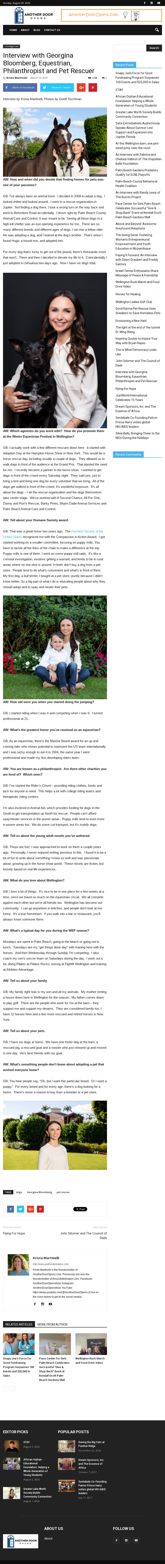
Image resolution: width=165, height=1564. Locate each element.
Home (13, 30)
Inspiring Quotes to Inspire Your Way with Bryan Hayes (137, 341)
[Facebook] (144, 3)
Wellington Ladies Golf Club (134, 302)
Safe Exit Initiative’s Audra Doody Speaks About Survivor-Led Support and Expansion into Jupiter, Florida (138, 130)
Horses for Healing (128, 294)
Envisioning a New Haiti (131, 320)
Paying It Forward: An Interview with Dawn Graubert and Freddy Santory (137, 259)
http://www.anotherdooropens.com (51, 1264)
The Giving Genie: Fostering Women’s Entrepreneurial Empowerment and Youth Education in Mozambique (134, 241)
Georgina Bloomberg (39, 1192)
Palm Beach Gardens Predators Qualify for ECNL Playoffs (137, 172)
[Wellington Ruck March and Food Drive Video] (91, 1344)
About (25, 30)
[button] (157, 30)
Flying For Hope (14, 1233)
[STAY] (11, 1446)
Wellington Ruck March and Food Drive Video (137, 284)
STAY (119, 90)
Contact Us (52, 30)
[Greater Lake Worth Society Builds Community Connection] (11, 1493)
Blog (37, 30)
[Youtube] (159, 3)
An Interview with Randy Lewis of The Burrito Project (138, 195)
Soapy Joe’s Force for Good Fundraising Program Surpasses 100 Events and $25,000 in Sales (18, 1367)
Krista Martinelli (17, 77)
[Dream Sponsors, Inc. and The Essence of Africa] (66, 1464)
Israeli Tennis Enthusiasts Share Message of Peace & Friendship (137, 273)
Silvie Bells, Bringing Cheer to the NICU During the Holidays (138, 436)
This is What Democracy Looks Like (136, 352)
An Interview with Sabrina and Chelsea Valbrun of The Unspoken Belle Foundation (139, 159)
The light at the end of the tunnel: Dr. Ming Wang (138, 330)
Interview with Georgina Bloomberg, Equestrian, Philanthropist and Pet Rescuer (136, 376)
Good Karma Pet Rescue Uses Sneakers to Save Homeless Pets (138, 311)
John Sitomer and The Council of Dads (83, 1235)
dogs (19, 1192)
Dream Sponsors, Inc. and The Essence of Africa (136, 409)
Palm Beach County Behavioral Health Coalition (136, 184)
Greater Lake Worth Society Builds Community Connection (138, 114)
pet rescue (63, 1192)
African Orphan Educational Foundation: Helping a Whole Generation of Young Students (136, 101)
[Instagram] (151, 3)
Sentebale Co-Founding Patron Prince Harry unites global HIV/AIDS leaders (136, 422)
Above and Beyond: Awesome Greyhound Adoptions (136, 226)
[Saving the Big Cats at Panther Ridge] (66, 1446)
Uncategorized (11, 46)
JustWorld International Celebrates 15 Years (131, 398)
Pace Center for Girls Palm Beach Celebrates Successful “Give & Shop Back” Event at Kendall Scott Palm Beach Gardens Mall (138, 210)
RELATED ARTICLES (19, 1324)
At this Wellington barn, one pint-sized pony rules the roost (137, 146)
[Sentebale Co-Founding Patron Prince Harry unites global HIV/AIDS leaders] (66, 1486)
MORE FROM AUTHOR (52, 1324)
